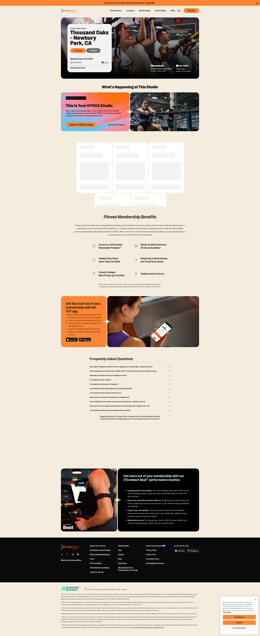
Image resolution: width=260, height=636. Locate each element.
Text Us (106, 62)
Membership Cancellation (71, 560)
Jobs (120, 550)
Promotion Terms (152, 559)
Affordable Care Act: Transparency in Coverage (128, 569)
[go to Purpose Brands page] (70, 588)
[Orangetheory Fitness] (70, 547)
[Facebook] (62, 554)
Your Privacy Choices (239, 628)
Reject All (239, 622)
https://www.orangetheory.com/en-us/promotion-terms (148, 627)
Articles (121, 555)
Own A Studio (160, 11)
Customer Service (97, 572)
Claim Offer (150, 3)
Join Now (93, 51)
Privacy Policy (151, 550)
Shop (173, 11)
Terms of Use (151, 555)
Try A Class (78, 51)
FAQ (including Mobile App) (100, 555)
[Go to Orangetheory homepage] (69, 11)
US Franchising (95, 563)
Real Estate (122, 563)
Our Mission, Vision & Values (100, 550)
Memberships (144, 11)
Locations (130, 11)
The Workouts (115, 11)
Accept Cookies (239, 617)
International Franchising (99, 568)
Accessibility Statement (155, 563)
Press (92, 559)
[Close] (256, 599)
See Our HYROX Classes (116, 125)
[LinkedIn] (78, 554)
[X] (67, 554)
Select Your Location (98, 546)
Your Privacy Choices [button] (154, 546)
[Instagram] (73, 554)
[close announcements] (257, 3)
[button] (179, 10)
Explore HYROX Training (81, 124)
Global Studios (123, 546)
